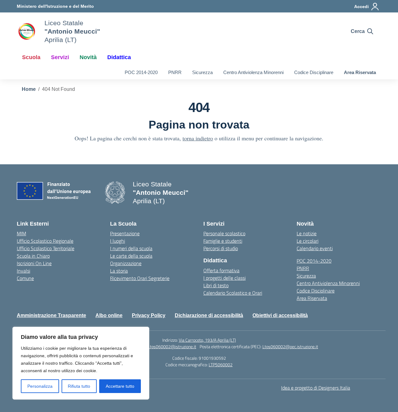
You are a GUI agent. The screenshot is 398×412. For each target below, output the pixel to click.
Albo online (109, 315)
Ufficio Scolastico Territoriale (45, 248)
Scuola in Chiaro (33, 256)
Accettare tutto (120, 386)
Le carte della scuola (131, 256)
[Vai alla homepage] (27, 31)
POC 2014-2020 (141, 72)
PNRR (175, 72)
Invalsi (23, 270)
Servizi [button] (60, 57)
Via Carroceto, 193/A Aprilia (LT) (207, 340)
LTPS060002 (221, 364)
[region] (80, 363)
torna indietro (198, 138)
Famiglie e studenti (222, 241)
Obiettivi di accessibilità (280, 315)
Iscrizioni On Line (34, 263)
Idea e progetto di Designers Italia (315, 387)
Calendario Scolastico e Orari (232, 293)
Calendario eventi (315, 248)
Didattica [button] (119, 57)
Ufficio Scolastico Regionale (45, 241)
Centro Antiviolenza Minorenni (253, 72)
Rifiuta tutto (79, 386)
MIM (21, 233)
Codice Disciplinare (313, 72)
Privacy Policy (148, 315)
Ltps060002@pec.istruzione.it (290, 346)
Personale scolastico (224, 233)
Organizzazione (125, 263)
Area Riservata (360, 72)
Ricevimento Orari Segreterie (139, 278)
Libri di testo (216, 285)
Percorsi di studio (220, 248)
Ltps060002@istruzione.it (172, 346)
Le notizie (307, 233)
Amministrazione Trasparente (51, 315)
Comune (25, 278)
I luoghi (117, 241)
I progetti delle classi (224, 278)
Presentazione (125, 233)
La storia (119, 270)
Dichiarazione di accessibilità (209, 315)
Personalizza (40, 386)
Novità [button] (88, 57)
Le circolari (307, 241)
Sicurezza (202, 72)
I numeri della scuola (131, 248)
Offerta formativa (221, 270)
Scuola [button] (31, 57)
